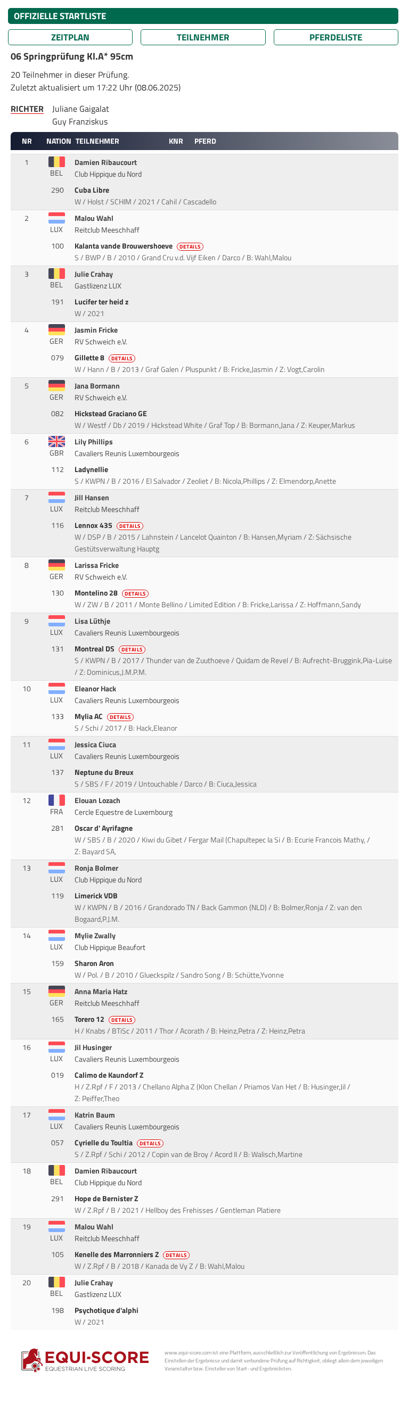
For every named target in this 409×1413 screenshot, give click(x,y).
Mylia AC (103, 716)
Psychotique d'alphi (107, 1310)
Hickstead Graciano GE (112, 413)
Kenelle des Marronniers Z (131, 1254)
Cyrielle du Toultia (118, 1142)
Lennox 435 (108, 525)
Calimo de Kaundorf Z (110, 1075)
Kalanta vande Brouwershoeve (138, 246)
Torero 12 (104, 1019)
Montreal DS (109, 649)
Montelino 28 (110, 593)
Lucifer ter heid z (102, 302)
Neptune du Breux (105, 772)
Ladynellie (92, 469)
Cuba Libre (93, 190)
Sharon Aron (95, 963)
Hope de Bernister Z (107, 1198)
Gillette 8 (104, 357)
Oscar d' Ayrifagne (104, 828)
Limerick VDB (97, 896)
